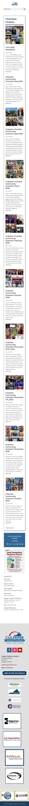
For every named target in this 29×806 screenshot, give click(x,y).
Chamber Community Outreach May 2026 (14, 79)
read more (8, 71)
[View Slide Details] (14, 561)
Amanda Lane (7, 593)
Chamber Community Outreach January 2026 (13, 294)
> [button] (26, 795)
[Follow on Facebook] (9, 650)
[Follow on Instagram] (14, 650)
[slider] (20, 544)
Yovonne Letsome (8, 583)
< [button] (3, 795)
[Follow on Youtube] (19, 650)
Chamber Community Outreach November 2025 (14, 448)
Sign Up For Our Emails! (14, 673)
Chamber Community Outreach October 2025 (13, 497)
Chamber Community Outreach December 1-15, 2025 (14, 396)
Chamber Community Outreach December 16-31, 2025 (14, 345)
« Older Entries (9, 528)
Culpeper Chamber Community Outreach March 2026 (13, 185)
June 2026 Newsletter (10, 48)
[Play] (7, 544)
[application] (14, 544)
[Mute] (17, 544)
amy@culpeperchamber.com (9, 664)
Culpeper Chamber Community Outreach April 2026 (14, 131)
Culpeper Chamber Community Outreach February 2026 (13, 239)
